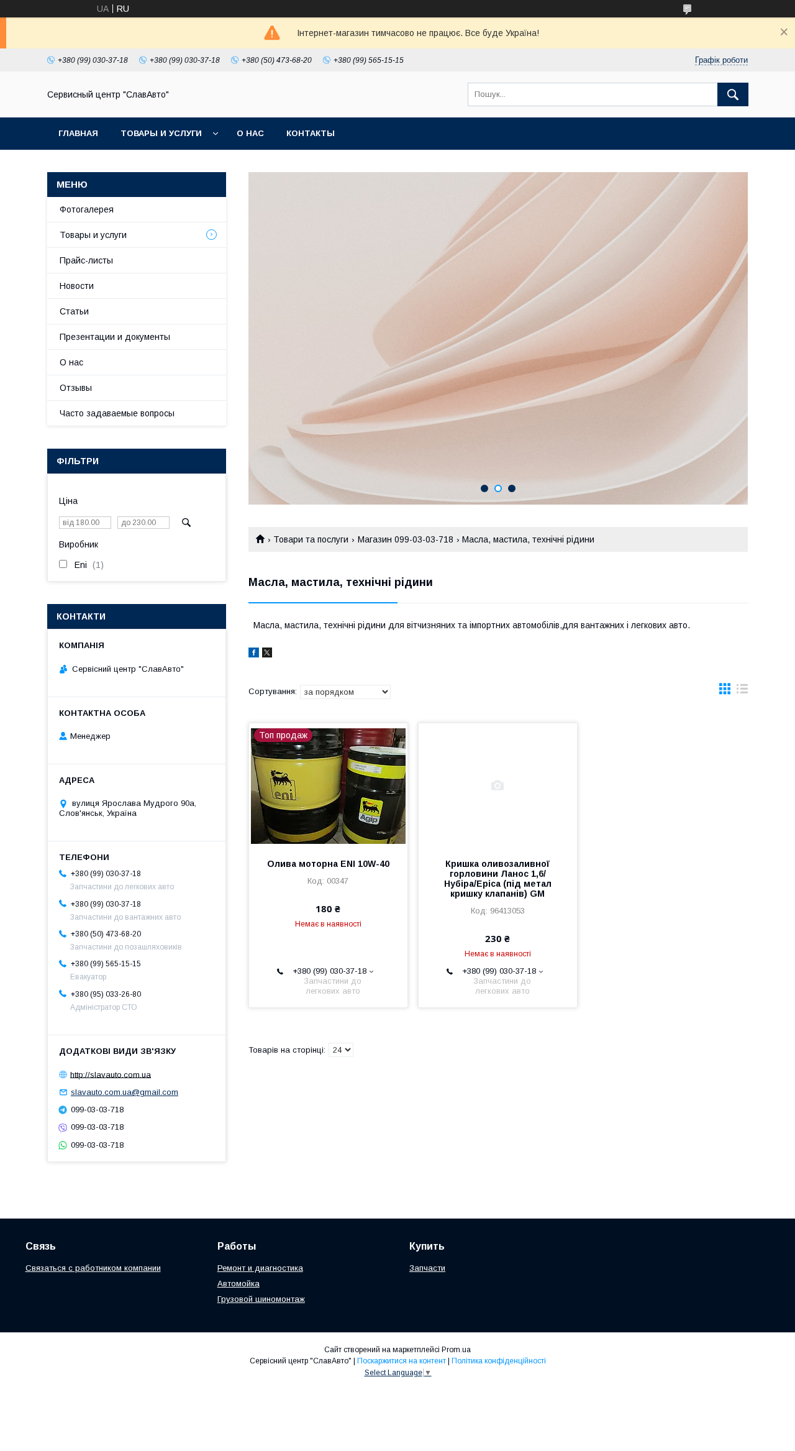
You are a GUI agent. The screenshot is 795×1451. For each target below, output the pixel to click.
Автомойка (238, 1283)
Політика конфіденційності (499, 1361)
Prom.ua (456, 1349)
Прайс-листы (86, 260)
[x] (267, 654)
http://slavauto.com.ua (110, 1074)
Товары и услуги (161, 133)
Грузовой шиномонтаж (261, 1299)
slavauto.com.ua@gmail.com (124, 1092)
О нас (250, 133)
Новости (77, 286)
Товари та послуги (310, 539)
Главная (78, 133)
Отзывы (76, 388)
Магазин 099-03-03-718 (405, 539)
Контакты (310, 133)
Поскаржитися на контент (401, 1361)
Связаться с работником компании (93, 1268)
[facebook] (253, 654)
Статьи (74, 311)
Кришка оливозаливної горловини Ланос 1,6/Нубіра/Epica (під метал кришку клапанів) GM (498, 879)
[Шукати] (732, 94)
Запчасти (427, 1268)
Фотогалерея (87, 209)
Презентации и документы (115, 337)
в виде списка (742, 691)
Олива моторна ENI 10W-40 (328, 864)
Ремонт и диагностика (260, 1268)
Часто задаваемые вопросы (117, 413)
